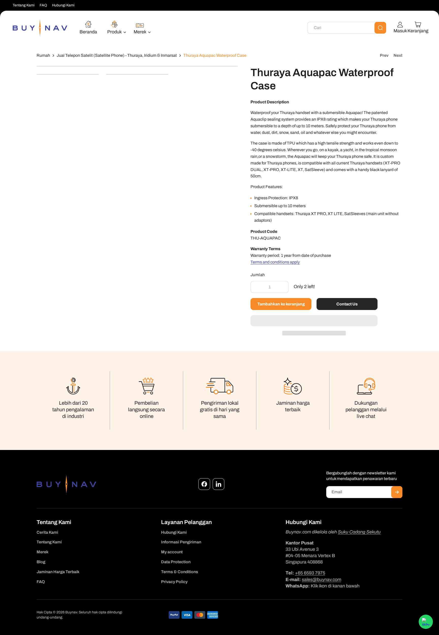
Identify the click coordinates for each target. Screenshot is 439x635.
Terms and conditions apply (275, 262)
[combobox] (346, 27)
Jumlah (257, 275)
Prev (384, 55)
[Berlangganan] (396, 492)
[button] (314, 321)
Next (398, 55)
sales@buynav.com (321, 579)
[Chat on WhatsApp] (426, 622)
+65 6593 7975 (310, 572)
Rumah (43, 55)
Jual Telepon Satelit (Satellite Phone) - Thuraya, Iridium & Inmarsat (117, 55)
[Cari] (380, 28)
